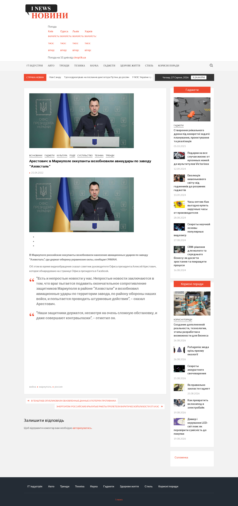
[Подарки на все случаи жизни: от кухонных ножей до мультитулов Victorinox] (179, 155)
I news (119, 499)
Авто (51, 65)
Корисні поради (168, 65)
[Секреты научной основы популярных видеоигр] (179, 226)
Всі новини (35, 155)
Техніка (79, 65)
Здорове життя (130, 65)
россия (59, 386)
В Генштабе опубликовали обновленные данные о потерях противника (73, 400)
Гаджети (109, 65)
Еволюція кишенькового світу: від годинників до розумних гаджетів (190, 183)
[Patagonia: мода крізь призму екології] (179, 349)
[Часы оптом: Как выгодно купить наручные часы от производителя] (179, 203)
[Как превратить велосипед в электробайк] (179, 402)
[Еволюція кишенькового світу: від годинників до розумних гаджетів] (179, 177)
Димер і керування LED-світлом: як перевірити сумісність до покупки (191, 426)
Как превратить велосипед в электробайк (197, 404)
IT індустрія (34, 65)
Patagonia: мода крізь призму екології (198, 351)
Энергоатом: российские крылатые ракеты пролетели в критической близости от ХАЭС (107, 406)
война (32, 386)
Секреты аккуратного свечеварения (196, 370)
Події (72, 155)
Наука (94, 65)
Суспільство (85, 155)
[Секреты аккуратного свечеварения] (179, 368)
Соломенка (181, 457)
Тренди (64, 65)
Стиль (149, 65)
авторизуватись (82, 427)
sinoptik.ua (79, 57)
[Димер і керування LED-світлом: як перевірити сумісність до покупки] (179, 421)
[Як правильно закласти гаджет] (179, 387)
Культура (62, 155)
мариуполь (45, 386)
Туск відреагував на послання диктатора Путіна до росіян (88, 77)
